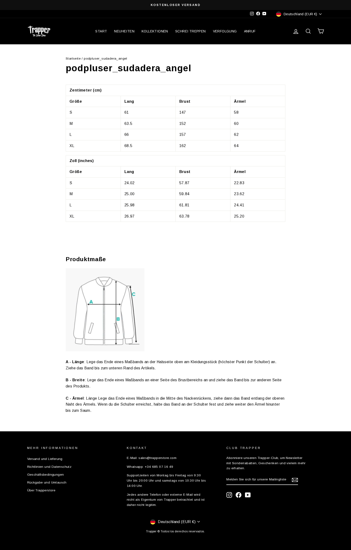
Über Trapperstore (41, 490)
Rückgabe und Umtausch (47, 482)
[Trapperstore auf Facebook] (238, 495)
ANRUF (250, 31)
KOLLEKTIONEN (155, 31)
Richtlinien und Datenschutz (49, 467)
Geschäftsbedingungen (45, 474)
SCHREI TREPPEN (190, 31)
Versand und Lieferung (45, 459)
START (101, 31)
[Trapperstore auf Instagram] (229, 495)
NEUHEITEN (124, 31)
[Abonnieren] (295, 480)
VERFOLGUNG (225, 31)
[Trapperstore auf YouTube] (248, 495)
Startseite (73, 58)
